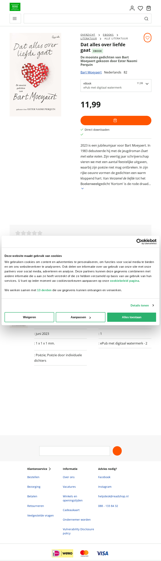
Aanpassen (78, 317)
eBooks (108, 34)
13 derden (44, 290)
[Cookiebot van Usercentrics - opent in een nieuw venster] (139, 242)
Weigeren (29, 317)
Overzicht (87, 34)
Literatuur (88, 38)
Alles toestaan (131, 317)
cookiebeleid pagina (124, 280)
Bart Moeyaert (91, 72)
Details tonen (140, 305)
